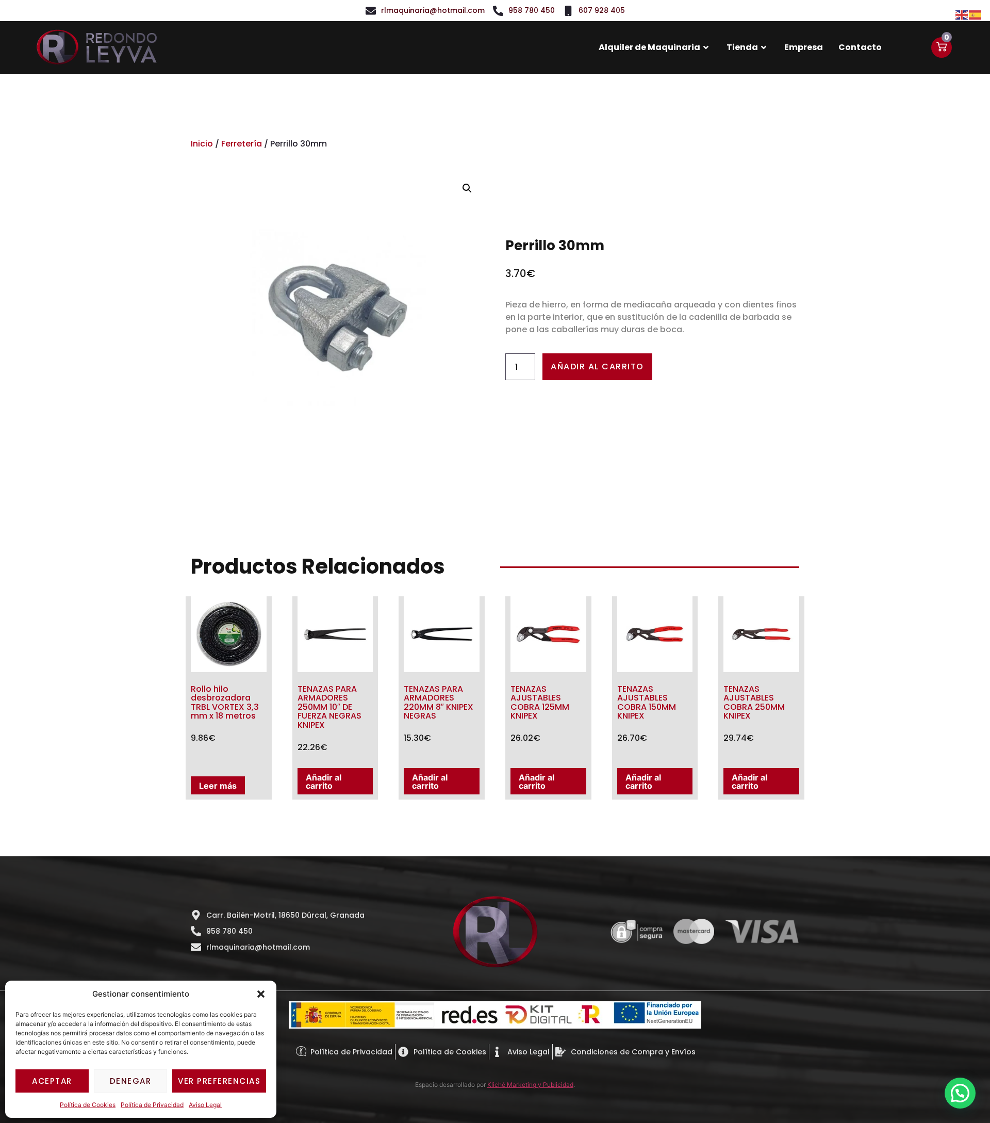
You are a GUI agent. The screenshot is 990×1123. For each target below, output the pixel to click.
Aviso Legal (205, 1105)
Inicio (202, 144)
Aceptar (52, 1081)
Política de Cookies (88, 1105)
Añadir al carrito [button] (323, 781)
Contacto (860, 47)
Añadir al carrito (597, 366)
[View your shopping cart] (941, 47)
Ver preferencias (219, 1081)
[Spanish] (975, 14)
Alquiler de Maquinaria (649, 47)
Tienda (742, 47)
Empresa (803, 47)
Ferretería (241, 144)
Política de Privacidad (152, 1105)
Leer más (218, 785)
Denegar (131, 1081)
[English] (962, 14)
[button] (261, 994)
